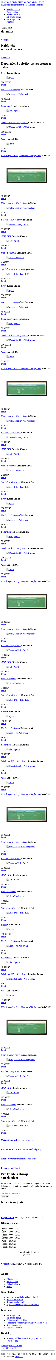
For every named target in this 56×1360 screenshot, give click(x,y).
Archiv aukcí (12, 12)
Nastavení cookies (14, 1328)
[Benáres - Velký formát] (18, 224)
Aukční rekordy (13, 14)
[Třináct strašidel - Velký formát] (21, 127)
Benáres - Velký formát (11, 220)
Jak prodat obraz (14, 17)
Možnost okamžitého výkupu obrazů (22, 1297)
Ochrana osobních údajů (17, 1320)
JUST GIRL (6, 236)
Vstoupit (4, 40)
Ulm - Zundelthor (8, 253)
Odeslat (5, 1196)
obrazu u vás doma (18, 1159)
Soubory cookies (14, 1325)
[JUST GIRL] (13, 241)
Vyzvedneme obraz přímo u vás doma (23, 1304)
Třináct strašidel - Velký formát (14, 122)
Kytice (4, 73)
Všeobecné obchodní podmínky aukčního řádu (27, 1323)
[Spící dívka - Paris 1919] (18, 274)
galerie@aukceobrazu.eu (11, 1345)
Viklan (4, 139)
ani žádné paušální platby (21, 1149)
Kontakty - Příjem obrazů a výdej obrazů (24, 1338)
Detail (3, 85)
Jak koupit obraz (14, 19)
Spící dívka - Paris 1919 (11, 269)
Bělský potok (6, 106)
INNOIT (19, 1356)
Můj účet (5, 5)
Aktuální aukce (13, 9)
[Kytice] (10, 77)
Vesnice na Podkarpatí (10, 89)
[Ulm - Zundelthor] (15, 257)
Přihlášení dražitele (17, 5)
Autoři (9, 1286)
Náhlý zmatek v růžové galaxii (14, 203)
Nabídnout (5, 57)
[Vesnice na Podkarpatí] (17, 94)
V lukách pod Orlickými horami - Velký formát (21, 155)
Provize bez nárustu (15, 1299)
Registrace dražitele (34, 5)
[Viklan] (10, 144)
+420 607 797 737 (9, 1348)
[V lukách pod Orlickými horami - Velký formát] (27, 191)
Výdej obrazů (12, 1341)
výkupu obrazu (17, 1140)
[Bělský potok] (13, 110)
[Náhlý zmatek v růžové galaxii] (21, 208)
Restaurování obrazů (15, 1302)
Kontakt (10, 22)
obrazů (10, 1168)
